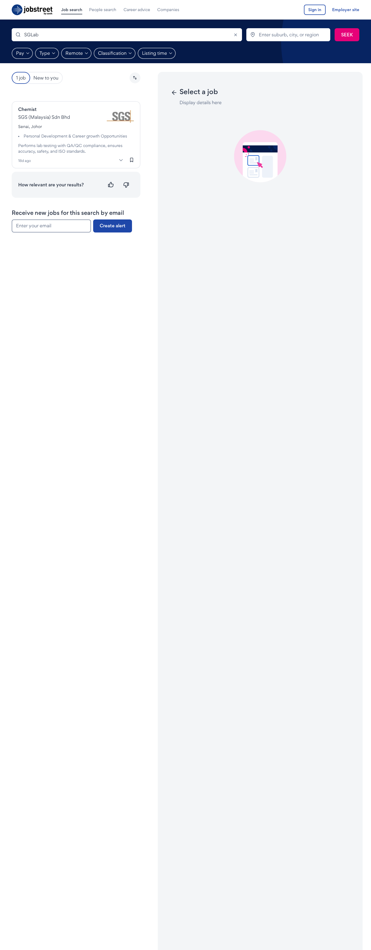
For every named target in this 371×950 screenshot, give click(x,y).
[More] (121, 160)
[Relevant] (111, 185)
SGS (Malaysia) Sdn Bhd (44, 117)
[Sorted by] (135, 77)
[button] (135, 77)
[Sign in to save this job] (131, 159)
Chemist (27, 109)
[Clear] (235, 35)
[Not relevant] (126, 185)
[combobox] (127, 34)
